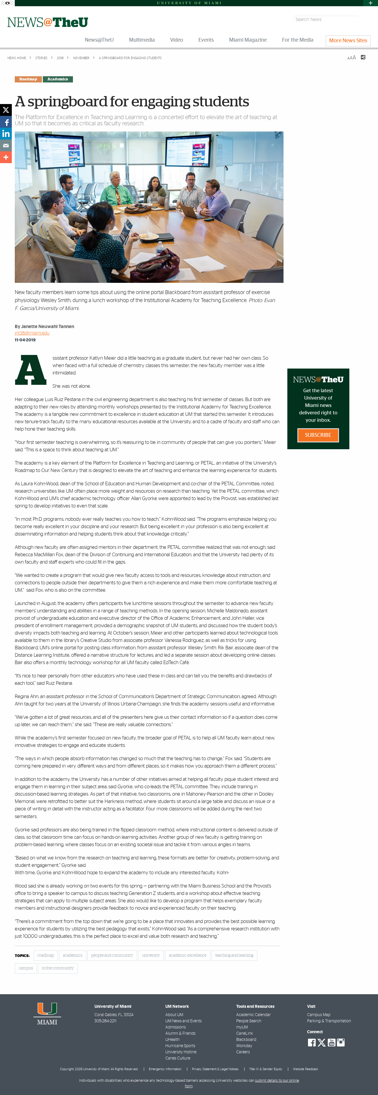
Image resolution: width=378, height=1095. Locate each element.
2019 (59, 58)
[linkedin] (6, 133)
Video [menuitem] (176, 40)
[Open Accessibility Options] (7, 3)
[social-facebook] (312, 1042)
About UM (174, 1015)
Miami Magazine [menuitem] (248, 40)
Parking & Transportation (329, 1021)
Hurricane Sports (180, 1046)
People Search (248, 1021)
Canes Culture (177, 1058)
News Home (16, 58)
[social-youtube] (331, 1042)
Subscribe (318, 435)
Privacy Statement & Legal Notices (215, 1069)
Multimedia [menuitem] (142, 40)
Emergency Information (165, 1069)
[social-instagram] (341, 1042)
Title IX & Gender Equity (265, 1069)
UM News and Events (183, 1021)
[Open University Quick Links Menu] (370, 3)
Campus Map (318, 1015)
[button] (365, 1078)
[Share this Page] (359, 61)
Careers (243, 1052)
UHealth (172, 1040)
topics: (22, 956)
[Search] (365, 20)
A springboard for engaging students (130, 58)
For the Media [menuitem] (297, 40)
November (80, 58)
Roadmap (28, 79)
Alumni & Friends (180, 1033)
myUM (242, 1027)
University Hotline (180, 1052)
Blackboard (246, 1040)
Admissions (175, 1027)
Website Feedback (305, 1069)
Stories (41, 58)
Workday (244, 1046)
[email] (6, 145)
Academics (58, 79)
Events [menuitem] (206, 40)
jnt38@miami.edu (32, 333)
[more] (6, 157)
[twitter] (6, 110)
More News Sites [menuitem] (348, 40)
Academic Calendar (253, 1015)
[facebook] (6, 122)
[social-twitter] (321, 1042)
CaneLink (244, 1033)
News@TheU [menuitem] (99, 40)
